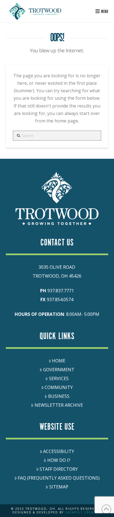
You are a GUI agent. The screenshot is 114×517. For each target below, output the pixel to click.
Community (59, 387)
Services (59, 378)
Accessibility (58, 451)
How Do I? (58, 460)
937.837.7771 (60, 291)
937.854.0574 (60, 299)
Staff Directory (59, 469)
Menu (104, 12)
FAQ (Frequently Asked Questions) (59, 478)
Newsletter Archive (59, 405)
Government (58, 370)
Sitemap (58, 487)
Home (58, 361)
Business (58, 396)
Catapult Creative (83, 512)
